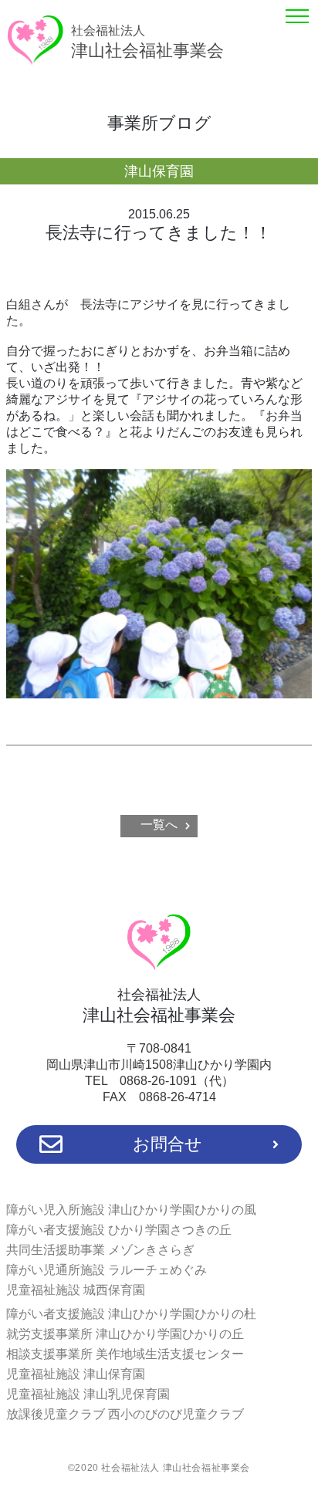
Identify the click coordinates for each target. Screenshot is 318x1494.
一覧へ (159, 824)
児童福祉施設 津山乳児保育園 (88, 1394)
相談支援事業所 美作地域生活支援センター (125, 1353)
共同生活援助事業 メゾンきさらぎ (100, 1249)
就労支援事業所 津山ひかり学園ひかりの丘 (125, 1333)
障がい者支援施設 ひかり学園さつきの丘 (119, 1229)
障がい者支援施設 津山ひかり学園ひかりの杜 (131, 1313)
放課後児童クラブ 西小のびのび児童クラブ (125, 1414)
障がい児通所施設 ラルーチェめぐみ (106, 1269)
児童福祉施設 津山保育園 (75, 1374)
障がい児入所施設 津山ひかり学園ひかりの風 (131, 1209)
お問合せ (167, 1144)
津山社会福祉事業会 (147, 42)
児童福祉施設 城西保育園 (75, 1289)
